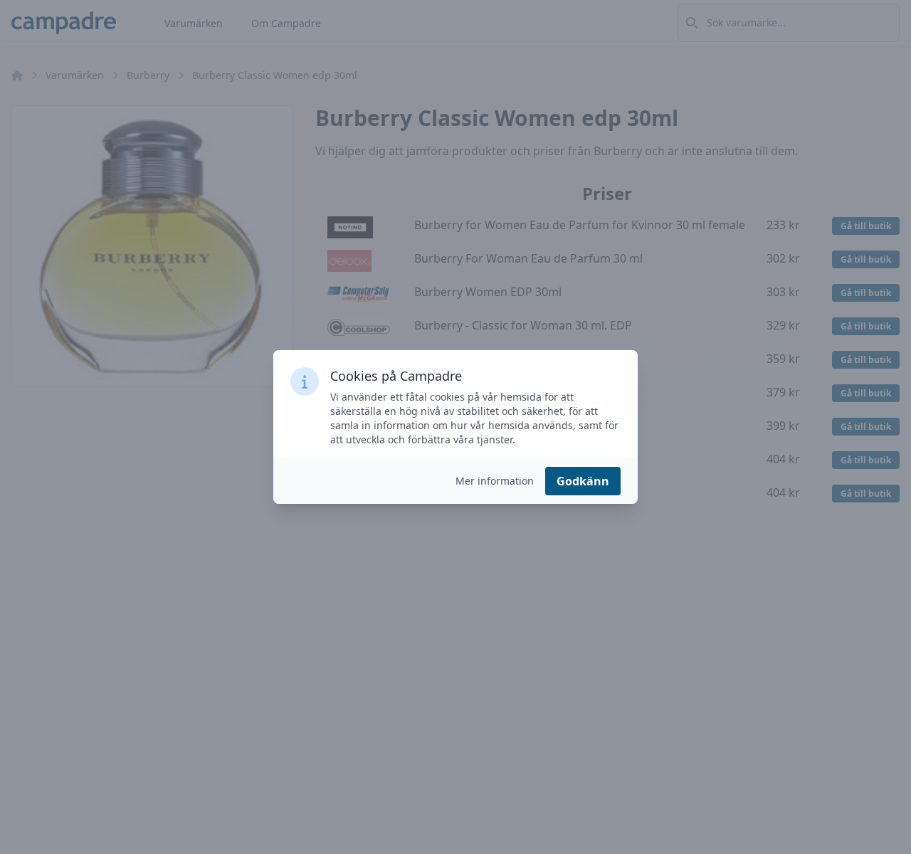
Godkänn (583, 481)
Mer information (495, 480)
